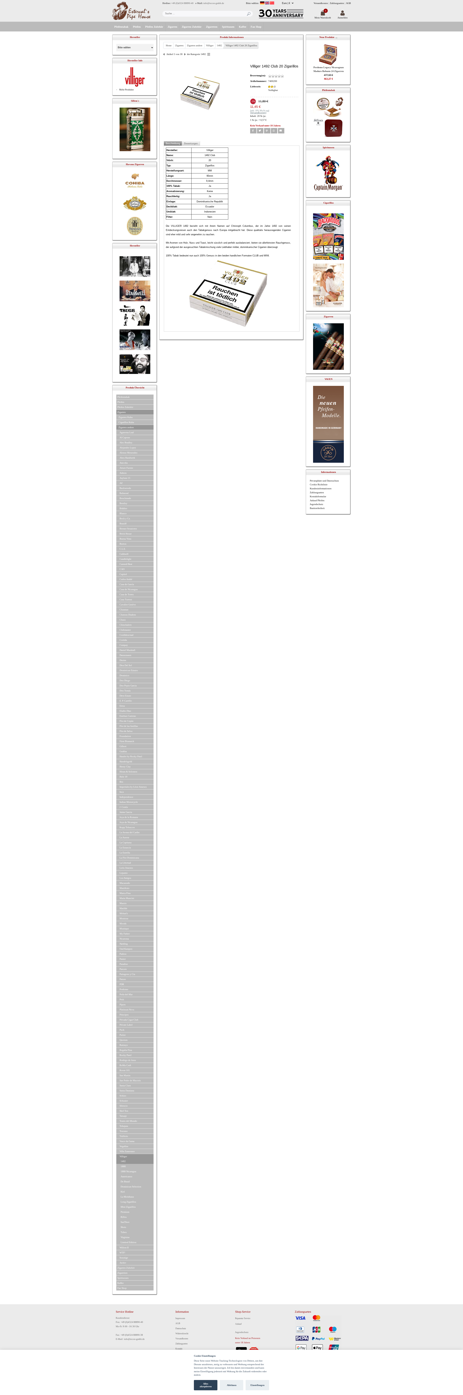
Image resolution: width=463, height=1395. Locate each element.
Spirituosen (228, 26)
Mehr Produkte (126, 89)
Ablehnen (231, 1385)
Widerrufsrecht (181, 1333)
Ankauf (238, 1324)
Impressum (180, 1318)
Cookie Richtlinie (319, 484)
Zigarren (172, 26)
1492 (219, 45)
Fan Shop (256, 26)
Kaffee (242, 26)
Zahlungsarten (337, 3)
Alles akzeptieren (206, 1385)
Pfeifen (137, 26)
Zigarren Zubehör (191, 26)
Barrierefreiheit (317, 508)
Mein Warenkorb (323, 17)
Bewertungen (191, 143)
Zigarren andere (194, 45)
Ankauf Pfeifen (317, 500)
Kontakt (178, 1348)
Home (169, 45)
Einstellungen (257, 1385)
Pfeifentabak (121, 26)
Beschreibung (173, 143)
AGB (348, 3)
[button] (253, 130)
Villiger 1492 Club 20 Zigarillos (241, 45)
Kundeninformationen (321, 488)
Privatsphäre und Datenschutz (324, 480)
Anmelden (342, 17)
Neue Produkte (326, 37)
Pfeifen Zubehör (154, 26)
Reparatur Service (242, 1318)
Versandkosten (321, 3)
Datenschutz (180, 1328)
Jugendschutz (316, 504)
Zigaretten (211, 26)
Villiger (209, 45)
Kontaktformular (318, 496)
